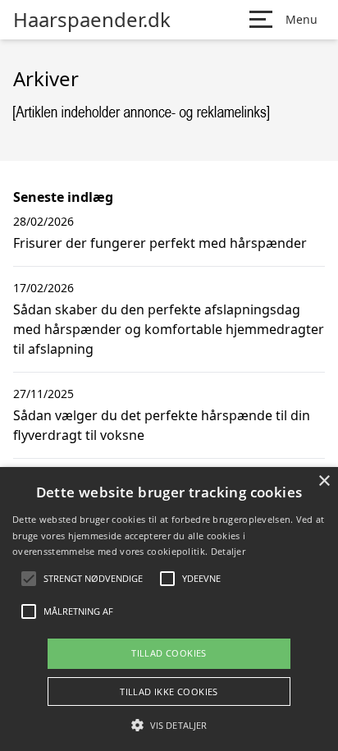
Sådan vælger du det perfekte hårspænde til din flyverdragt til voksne (161, 425)
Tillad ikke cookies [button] (169, 691)
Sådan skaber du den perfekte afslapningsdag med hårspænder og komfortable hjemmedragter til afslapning (168, 329)
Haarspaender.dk (92, 20)
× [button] (323, 481)
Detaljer (228, 551)
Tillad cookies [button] (169, 653)
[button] (169, 725)
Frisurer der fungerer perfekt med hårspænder (160, 243)
